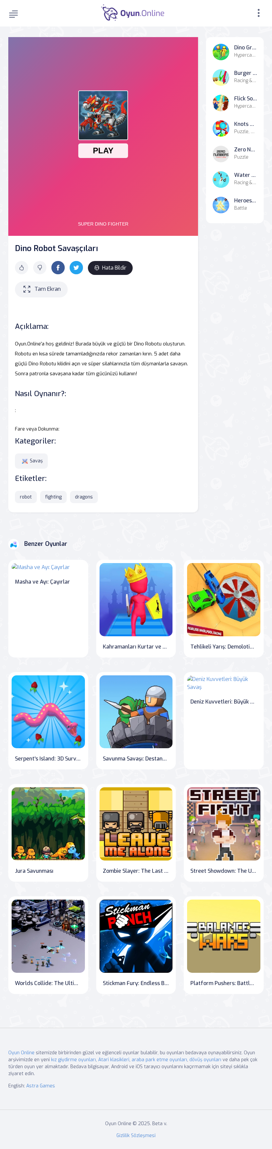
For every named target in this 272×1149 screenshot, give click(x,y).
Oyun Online (21, 1053)
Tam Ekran (47, 289)
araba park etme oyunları (159, 1060)
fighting (53, 497)
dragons (84, 497)
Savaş (36, 461)
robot (26, 497)
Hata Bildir (114, 267)
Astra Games (40, 1086)
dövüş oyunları (205, 1060)
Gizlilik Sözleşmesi (136, 1135)
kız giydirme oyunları (73, 1060)
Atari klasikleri (113, 1060)
